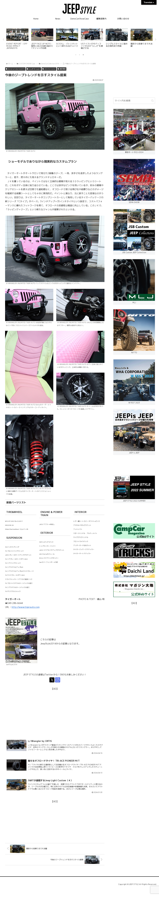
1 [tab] (76, 55)
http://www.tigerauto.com (26, 607)
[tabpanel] (17, 39)
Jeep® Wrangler (34, 69)
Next (155, 39)
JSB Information (50, 69)
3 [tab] (83, 55)
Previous (3, 39)
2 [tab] (79, 55)
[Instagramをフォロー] (57, 679)
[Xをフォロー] (51, 679)
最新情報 (63, 69)
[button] (152, 100)
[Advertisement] (54, 708)
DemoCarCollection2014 (16, 69)
